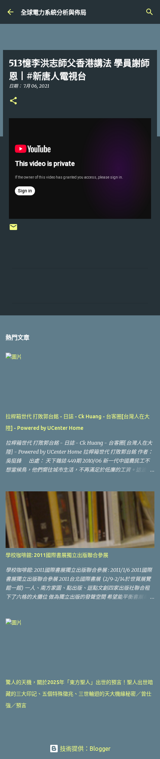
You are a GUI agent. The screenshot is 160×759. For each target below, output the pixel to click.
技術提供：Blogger (84, 748)
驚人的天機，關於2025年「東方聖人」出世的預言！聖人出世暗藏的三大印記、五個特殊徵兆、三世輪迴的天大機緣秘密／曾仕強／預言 (79, 693)
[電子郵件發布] (13, 229)
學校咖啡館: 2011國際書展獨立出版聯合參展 (57, 555)
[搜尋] (149, 12)
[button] (13, 101)
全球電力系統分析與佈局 (53, 12)
